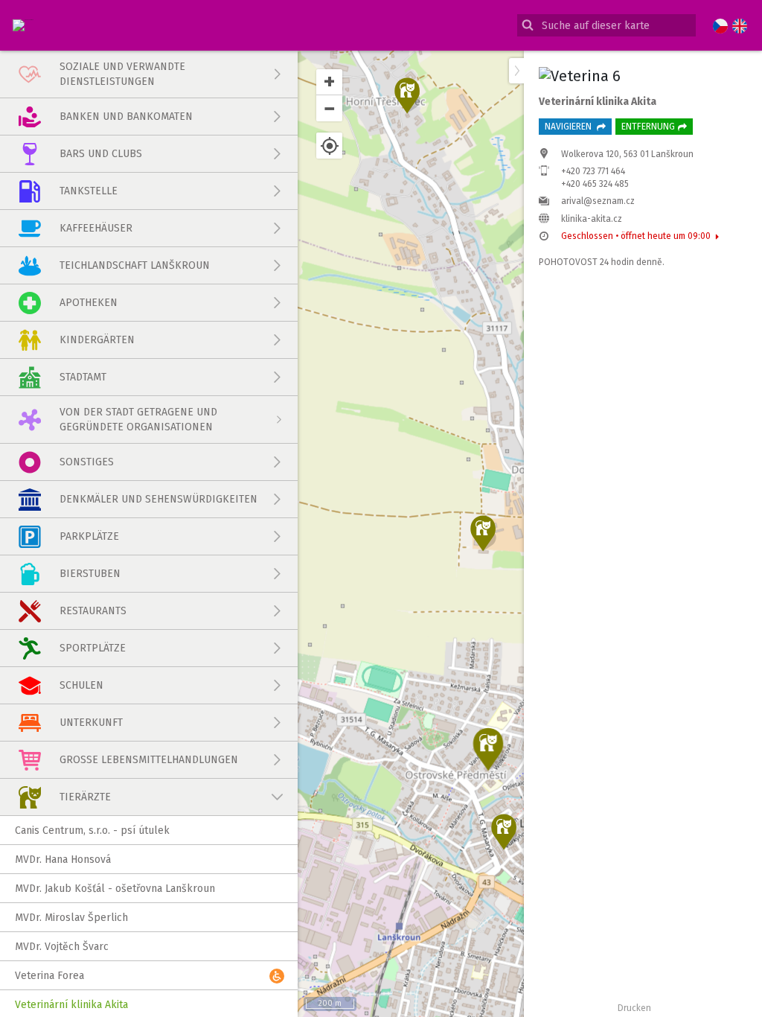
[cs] (720, 26)
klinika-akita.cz (591, 219)
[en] (739, 26)
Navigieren (569, 126)
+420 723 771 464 (593, 171)
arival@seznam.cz (598, 201)
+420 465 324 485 (595, 184)
